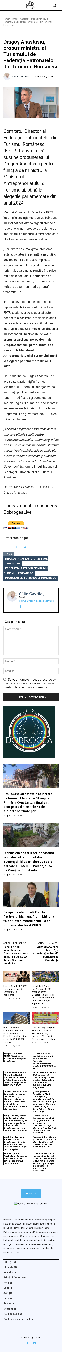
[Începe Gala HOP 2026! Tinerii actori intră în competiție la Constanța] (16, 976)
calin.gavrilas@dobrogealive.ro (36, 601)
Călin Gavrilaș (20, 76)
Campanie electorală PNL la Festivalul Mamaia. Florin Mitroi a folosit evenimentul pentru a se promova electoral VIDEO (15, 1078)
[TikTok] (25, 547)
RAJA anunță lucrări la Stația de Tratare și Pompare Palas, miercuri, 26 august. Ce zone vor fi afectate (44, 1033)
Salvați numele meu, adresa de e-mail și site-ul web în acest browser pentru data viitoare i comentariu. (29, 683)
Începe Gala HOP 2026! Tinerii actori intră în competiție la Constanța (15, 1057)
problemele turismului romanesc (30, 578)
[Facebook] (7, 547)
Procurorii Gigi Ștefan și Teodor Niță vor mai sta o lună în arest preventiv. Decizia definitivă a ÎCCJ (44, 1141)
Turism (6, 18)
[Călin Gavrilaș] (7, 76)
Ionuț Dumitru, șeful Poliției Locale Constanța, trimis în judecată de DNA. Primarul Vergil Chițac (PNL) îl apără (15, 1143)
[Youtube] (34, 1343)
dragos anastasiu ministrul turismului (25, 561)
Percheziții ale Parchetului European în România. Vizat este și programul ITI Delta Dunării (15, 1158)
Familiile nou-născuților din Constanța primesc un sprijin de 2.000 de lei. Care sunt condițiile (15, 955)
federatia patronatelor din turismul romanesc (25, 571)
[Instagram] (16, 547)
